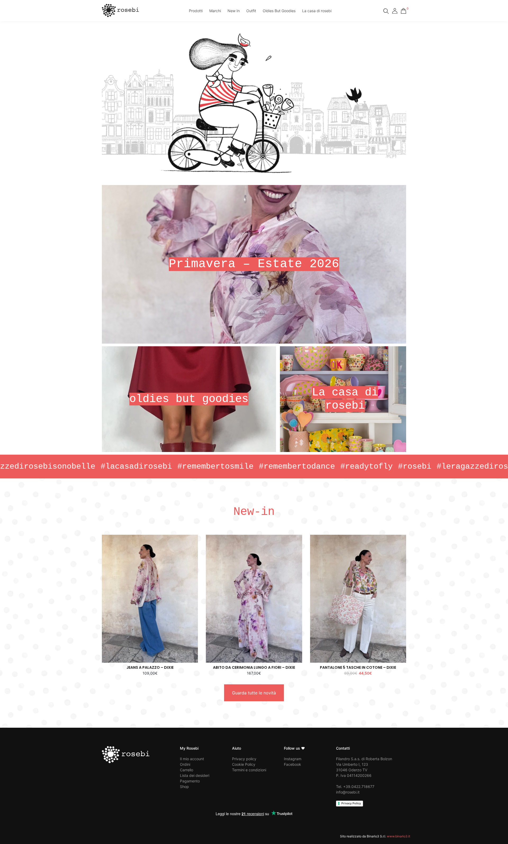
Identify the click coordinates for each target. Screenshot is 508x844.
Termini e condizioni (249, 770)
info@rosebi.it (348, 792)
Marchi (215, 10)
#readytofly (320, 466)
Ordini (185, 764)
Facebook (292, 764)
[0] (403, 10)
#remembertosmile (169, 466)
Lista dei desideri (194, 775)
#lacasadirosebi (90, 466)
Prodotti (196, 10)
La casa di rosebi (317, 10)
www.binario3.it (398, 836)
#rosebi (368, 466)
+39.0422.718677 (358, 786)
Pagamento (190, 781)
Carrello (186, 770)
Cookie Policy (243, 764)
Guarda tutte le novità (254, 692)
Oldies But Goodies (279, 10)
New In (234, 10)
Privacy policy (244, 759)
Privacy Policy (351, 803)
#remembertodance (250, 466)
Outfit (251, 10)
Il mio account (192, 759)
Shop (184, 786)
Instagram (292, 759)
